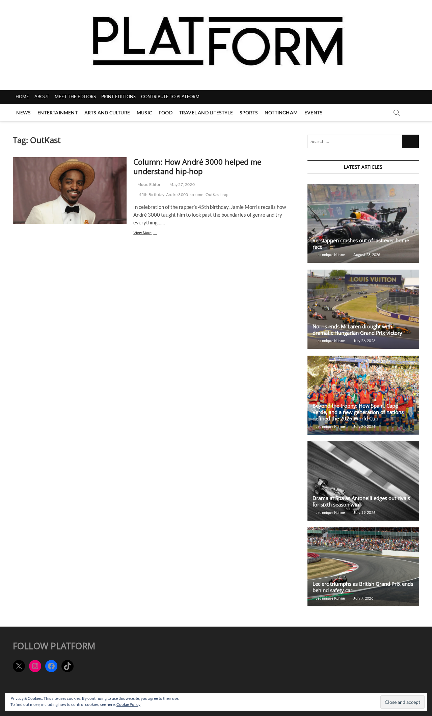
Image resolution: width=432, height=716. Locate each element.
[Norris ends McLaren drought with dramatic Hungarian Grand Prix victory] (363, 309)
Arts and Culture (107, 112)
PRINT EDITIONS (118, 96)
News (23, 112)
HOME (22, 96)
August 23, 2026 (366, 254)
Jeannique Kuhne (330, 254)
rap (225, 194)
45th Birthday (152, 194)
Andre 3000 (177, 194)
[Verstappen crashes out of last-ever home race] (363, 223)
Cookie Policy (128, 704)
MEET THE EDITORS (75, 96)
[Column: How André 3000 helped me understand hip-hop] (70, 190)
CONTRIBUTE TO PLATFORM (170, 96)
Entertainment (57, 112)
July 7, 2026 (363, 598)
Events (313, 112)
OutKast (213, 194)
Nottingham (281, 112)
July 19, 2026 (364, 512)
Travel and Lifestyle (206, 112)
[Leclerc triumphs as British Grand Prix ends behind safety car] (363, 567)
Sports (249, 112)
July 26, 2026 (364, 340)
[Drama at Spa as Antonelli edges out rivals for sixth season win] (363, 481)
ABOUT (41, 96)
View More (151, 233)
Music (144, 112)
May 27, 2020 (182, 184)
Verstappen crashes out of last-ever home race (361, 243)
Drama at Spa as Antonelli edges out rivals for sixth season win (361, 501)
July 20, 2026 (364, 426)
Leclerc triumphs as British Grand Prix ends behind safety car (363, 587)
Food (165, 112)
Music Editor (148, 184)
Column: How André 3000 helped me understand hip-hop (197, 166)
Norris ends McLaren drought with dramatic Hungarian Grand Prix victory (357, 329)
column (197, 194)
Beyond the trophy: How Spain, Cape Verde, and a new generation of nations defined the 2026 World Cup (358, 412)
